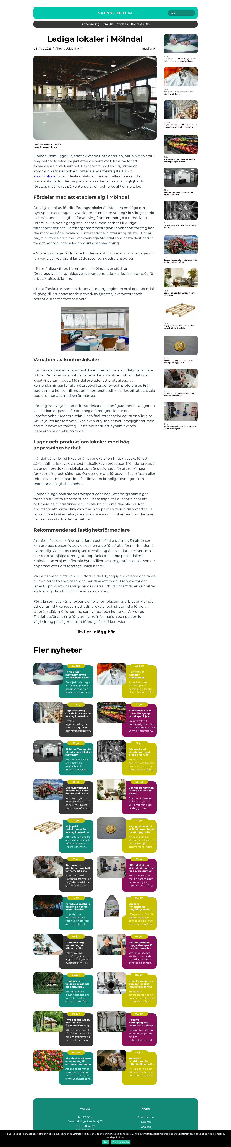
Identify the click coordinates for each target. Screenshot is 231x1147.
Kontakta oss (140, 24)
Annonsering (90, 24)
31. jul (139, 704)
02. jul (76, 820)
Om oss (108, 24)
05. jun (76, 936)
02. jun (76, 1013)
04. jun (76, 975)
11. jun (76, 897)
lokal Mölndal (45, 176)
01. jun (76, 1052)
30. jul (76, 743)
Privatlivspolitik (120, 1142)
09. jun (139, 897)
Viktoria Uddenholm (68, 48)
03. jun (139, 975)
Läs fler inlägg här (95, 631)
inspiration (149, 48)
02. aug (139, 665)
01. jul (139, 820)
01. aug (76, 704)
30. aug (76, 665)
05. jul (139, 781)
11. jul (139, 743)
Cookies (122, 24)
